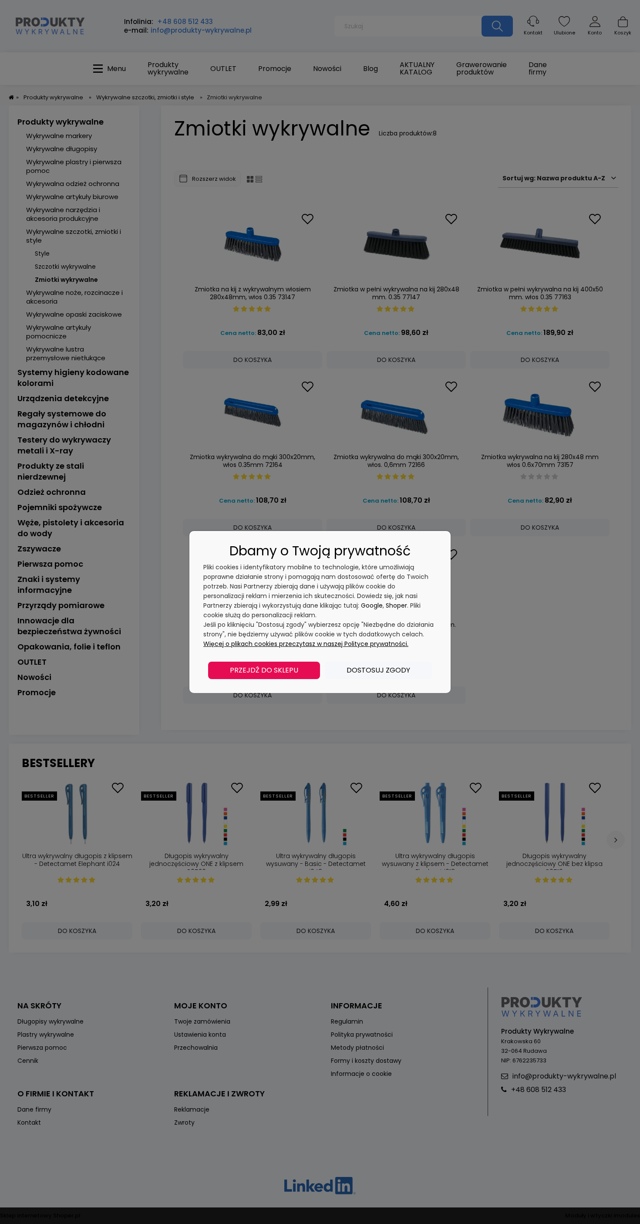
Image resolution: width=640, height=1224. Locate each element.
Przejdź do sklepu (264, 670)
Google (372, 605)
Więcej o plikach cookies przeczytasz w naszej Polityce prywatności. (305, 643)
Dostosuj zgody (378, 670)
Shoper (396, 605)
